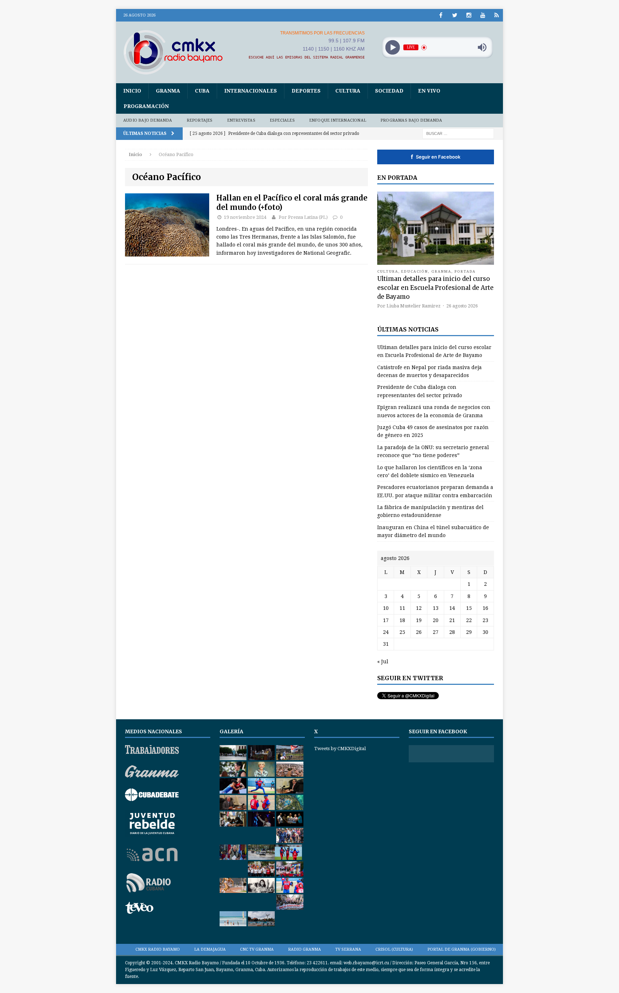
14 (452, 608)
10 (386, 608)
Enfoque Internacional (337, 120)
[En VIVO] (496, 15)
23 (485, 620)
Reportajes (200, 120)
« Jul (382, 661)
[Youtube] (482, 15)
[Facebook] (441, 15)
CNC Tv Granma (257, 949)
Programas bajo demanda (411, 120)
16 (485, 608)
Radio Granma (304, 949)
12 (419, 608)
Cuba (202, 91)
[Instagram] (468, 15)
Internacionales (250, 91)
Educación (414, 271)
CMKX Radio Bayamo (157, 949)
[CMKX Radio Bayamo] (177, 52)
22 (469, 620)
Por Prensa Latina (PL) (303, 217)
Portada (465, 271)
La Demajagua (210, 949)
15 (469, 608)
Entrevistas (241, 120)
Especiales (282, 120)
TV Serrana (348, 949)
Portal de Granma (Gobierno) (461, 949)
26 (419, 632)
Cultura (347, 91)
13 (435, 608)
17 (386, 620)
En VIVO (429, 91)
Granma (168, 91)
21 (452, 620)
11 (402, 608)
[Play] (392, 47)
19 (419, 620)
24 (386, 632)
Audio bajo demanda (147, 120)
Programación (146, 106)
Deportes (306, 91)
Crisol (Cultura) (394, 949)
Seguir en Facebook (435, 156)
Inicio (132, 91)
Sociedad (389, 91)
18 (402, 620)
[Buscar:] (458, 133)
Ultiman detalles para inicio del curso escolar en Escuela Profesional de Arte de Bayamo (435, 288)
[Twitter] (454, 15)
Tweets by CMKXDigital (340, 748)
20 (435, 620)
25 (402, 632)
